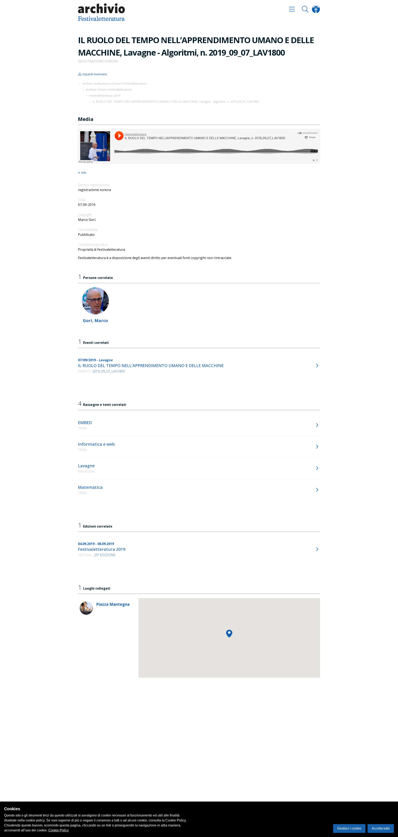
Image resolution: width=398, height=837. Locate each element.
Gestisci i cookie (349, 828)
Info (83, 172)
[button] (229, 633)
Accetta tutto (381, 828)
